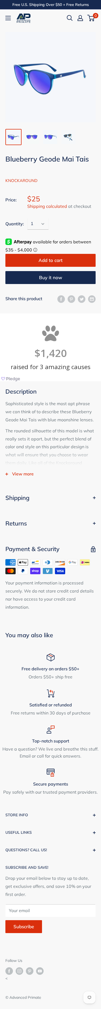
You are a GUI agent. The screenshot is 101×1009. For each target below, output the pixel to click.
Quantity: (14, 223)
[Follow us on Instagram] (19, 971)
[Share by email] (92, 299)
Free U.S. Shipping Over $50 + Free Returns (50, 4)
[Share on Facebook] (61, 299)
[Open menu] (8, 18)
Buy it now (50, 277)
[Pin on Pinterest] (71, 299)
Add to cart (50, 260)
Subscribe (23, 926)
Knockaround (21, 180)
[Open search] (70, 18)
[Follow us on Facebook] (9, 971)
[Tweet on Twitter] (81, 299)
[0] (91, 18)
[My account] (80, 18)
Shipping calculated (47, 206)
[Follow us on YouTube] (40, 971)
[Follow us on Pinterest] (29, 971)
